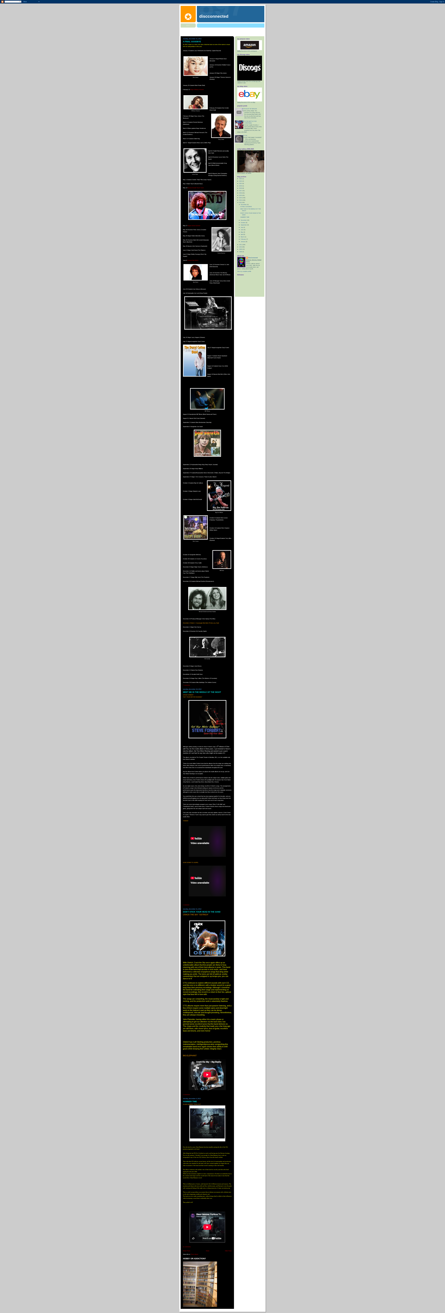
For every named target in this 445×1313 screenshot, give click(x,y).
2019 (240, 186)
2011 (240, 244)
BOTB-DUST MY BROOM (249, 108)
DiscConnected (213, 16)
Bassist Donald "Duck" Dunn (196, 187)
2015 (240, 195)
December (244, 204)
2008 (240, 251)
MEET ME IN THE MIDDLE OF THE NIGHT (202, 692)
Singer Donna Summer (194, 225)
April (242, 234)
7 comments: (187, 685)
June (242, 229)
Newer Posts (186, 1251)
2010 (240, 247)
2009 (240, 249)
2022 (240, 181)
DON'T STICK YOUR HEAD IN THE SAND (201, 912)
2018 (240, 188)
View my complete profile (244, 271)
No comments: (187, 1246)
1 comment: (186, 905)
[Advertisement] (222, 32)
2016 (240, 193)
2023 (240, 178)
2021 (240, 183)
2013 (240, 200)
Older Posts (228, 1251)
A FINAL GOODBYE (192, 42)
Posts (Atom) (194, 1254)
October (243, 222)
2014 (240, 197)
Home (207, 1251)
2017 (240, 190)
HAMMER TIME (190, 1101)
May (242, 232)
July (242, 227)
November (244, 220)
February (243, 239)
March (243, 237)
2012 (240, 202)
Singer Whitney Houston (197, 89)
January (243, 241)
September (244, 225)
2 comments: (187, 1094)
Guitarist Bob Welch (192, 260)
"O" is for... (245, 135)
